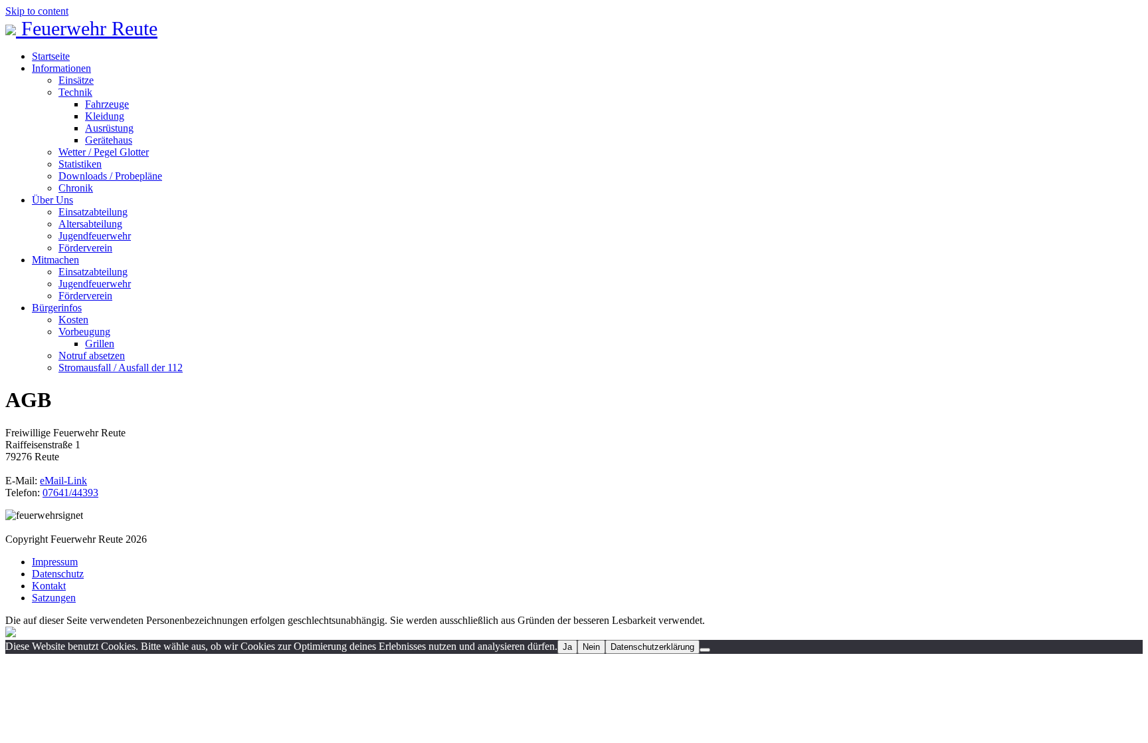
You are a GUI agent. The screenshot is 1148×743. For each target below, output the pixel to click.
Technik (75, 92)
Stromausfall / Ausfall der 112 (120, 367)
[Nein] (705, 650)
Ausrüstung (109, 128)
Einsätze (76, 80)
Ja (567, 647)
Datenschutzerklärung (652, 647)
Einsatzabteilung (93, 212)
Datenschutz (58, 573)
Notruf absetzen (91, 355)
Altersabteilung (90, 223)
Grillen (99, 343)
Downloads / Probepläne (110, 176)
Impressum (55, 561)
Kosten (73, 319)
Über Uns (52, 200)
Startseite (51, 56)
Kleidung (104, 116)
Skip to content (36, 11)
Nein (591, 647)
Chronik (75, 188)
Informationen (61, 68)
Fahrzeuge (107, 104)
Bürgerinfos (57, 307)
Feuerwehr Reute (86, 28)
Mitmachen (55, 259)
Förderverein (85, 247)
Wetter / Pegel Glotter (103, 152)
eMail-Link (63, 480)
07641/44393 (70, 492)
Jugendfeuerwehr (94, 235)
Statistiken (80, 164)
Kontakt (49, 585)
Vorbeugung (84, 331)
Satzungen (54, 597)
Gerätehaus (108, 140)
